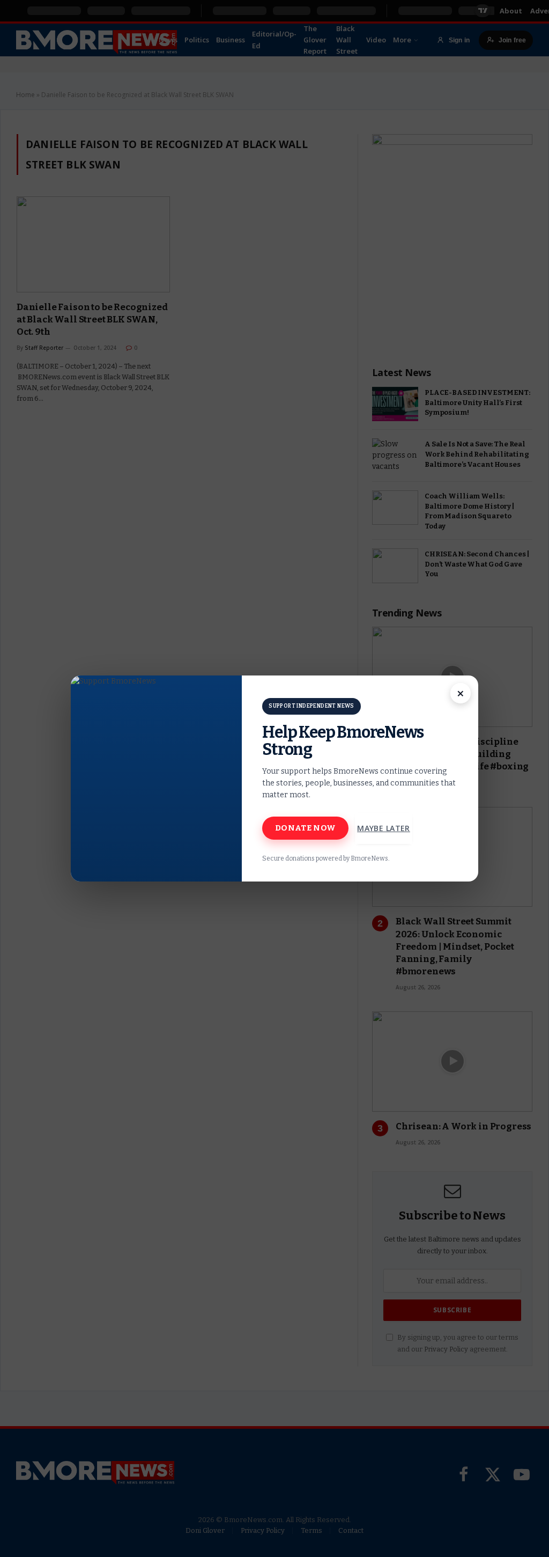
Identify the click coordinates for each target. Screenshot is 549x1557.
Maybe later (383, 828)
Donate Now (305, 828)
